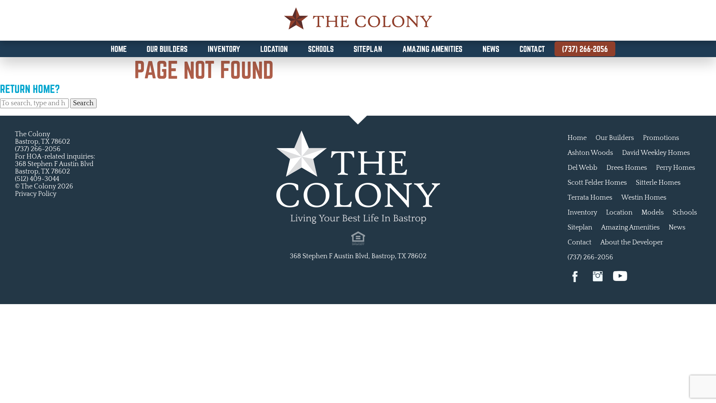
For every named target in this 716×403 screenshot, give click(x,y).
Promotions (661, 138)
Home (119, 48)
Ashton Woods (590, 153)
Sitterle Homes (658, 183)
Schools (321, 48)
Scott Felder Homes (597, 183)
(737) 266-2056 (585, 48)
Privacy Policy (35, 194)
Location (274, 48)
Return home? (30, 89)
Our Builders (167, 48)
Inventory (224, 48)
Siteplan (368, 48)
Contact (532, 48)
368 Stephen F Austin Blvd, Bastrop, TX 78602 (358, 256)
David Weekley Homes (656, 153)
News (491, 48)
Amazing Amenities (432, 48)
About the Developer (631, 242)
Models (652, 212)
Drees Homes (626, 168)
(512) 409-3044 (37, 179)
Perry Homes (675, 168)
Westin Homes (643, 198)
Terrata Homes (590, 198)
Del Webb (582, 168)
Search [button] (83, 103)
